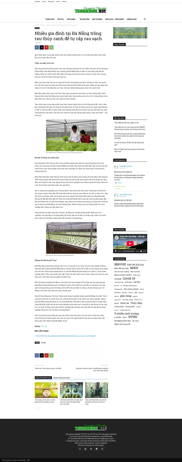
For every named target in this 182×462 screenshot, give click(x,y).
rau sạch (43, 342)
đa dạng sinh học (122, 321)
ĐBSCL (125, 317)
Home (36, 25)
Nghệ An (141, 292)
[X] (42, 47)
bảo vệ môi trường (121, 271)
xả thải (116, 310)
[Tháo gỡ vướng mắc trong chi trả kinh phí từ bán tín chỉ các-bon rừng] (96, 390)
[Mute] (141, 251)
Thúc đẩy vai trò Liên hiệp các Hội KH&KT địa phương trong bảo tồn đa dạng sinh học (129, 128)
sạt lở (116, 303)
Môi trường (97, 19)
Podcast (64, 1)
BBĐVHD (120, 264)
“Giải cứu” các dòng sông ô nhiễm (48, 368)
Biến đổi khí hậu (121, 268)
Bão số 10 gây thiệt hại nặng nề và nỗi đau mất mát (129, 150)
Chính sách (132, 19)
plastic (135, 296)
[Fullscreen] (144, 251)
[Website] (102, 449)
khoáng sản (118, 289)
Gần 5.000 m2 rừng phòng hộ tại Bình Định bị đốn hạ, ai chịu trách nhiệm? (66, 336)
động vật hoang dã (122, 324)
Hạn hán (116, 285)
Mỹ (136, 292)
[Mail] (91, 449)
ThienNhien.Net (125, 166)
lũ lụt (142, 289)
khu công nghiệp (131, 289)
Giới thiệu (37, 1)
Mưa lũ (131, 292)
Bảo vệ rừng (135, 271)
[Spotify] (96, 449)
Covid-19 (129, 278)
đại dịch (135, 321)
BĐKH (134, 268)
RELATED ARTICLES (43, 378)
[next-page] (39, 408)
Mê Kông (117, 292)
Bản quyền (51, 1)
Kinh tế (42, 25)
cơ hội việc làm (119, 282)
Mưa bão (124, 292)
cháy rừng (136, 275)
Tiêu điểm (71, 19)
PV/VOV (44, 326)
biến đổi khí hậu (135, 265)
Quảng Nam (117, 300)
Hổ (121, 285)
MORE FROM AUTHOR (61, 378)
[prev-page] (36, 408)
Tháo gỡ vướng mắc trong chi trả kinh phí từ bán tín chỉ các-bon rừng (95, 402)
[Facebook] (37, 47)
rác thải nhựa (127, 300)
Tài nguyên (84, 19)
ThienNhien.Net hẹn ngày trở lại (126, 123)
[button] (144, 19)
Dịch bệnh (128, 282)
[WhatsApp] (51, 47)
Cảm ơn (44, 1)
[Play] (116, 251)
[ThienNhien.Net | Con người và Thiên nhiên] (91, 10)
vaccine (138, 306)
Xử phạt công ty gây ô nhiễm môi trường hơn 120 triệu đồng (92, 369)
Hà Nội (137, 282)
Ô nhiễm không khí (124, 310)
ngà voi (116, 296)
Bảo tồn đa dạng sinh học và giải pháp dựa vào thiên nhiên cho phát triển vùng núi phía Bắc (129, 136)
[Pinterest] (46, 47)
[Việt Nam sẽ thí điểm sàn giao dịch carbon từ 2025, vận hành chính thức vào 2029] (71, 390)
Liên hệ (58, 1)
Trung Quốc (130, 306)
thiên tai (124, 303)
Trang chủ (49, 19)
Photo (120, 183)
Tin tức (60, 19)
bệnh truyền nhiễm (123, 275)
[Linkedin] (85, 449)
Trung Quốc (119, 306)
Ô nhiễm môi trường (126, 313)
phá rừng (125, 296)
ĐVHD (132, 317)
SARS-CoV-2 (138, 300)
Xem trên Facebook (119, 186)
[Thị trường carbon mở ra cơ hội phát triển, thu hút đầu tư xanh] (46, 390)
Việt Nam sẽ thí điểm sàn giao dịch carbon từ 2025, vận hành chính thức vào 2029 (71, 402)
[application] (130, 243)
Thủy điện (136, 303)
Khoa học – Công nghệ (114, 19)
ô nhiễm (117, 317)
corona (117, 279)
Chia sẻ (118, 188)
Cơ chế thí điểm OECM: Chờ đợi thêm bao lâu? (129, 144)
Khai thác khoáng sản (130, 285)
